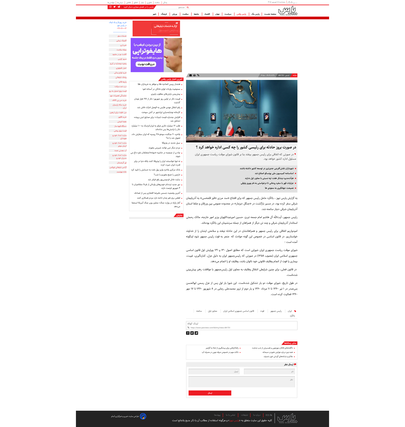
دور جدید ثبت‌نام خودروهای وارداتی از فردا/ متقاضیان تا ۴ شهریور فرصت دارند (156, 186)
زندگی (165, 2)
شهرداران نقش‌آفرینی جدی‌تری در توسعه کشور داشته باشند (267, 168)
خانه (295, 75)
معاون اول (212, 311)
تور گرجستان (122, 162)
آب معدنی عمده (121, 150)
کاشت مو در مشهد (119, 54)
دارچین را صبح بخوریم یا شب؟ (167, 174)
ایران (290, 311)
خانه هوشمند (122, 171)
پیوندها (217, 415)
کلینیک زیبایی (121, 40)
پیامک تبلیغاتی (121, 77)
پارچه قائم (123, 81)
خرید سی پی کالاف (119, 100)
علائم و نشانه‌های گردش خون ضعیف (278, 356)
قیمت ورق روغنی (120, 130)
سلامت (157, 2)
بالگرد (292, 316)
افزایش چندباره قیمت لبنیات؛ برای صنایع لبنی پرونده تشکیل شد (157, 119)
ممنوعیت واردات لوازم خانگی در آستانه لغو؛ (161, 89)
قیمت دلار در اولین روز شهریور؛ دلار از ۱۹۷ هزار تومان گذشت (157, 100)
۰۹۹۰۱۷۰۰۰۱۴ (122, 28)
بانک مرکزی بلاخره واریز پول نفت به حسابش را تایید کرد (155, 169)
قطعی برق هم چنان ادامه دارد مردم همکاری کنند (158, 198)
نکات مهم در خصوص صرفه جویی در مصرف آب (220, 352)
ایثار (142, 2)
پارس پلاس (242, 14)
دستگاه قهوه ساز (120, 126)
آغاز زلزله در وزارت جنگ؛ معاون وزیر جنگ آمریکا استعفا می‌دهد (156, 204)
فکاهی (128, 2)
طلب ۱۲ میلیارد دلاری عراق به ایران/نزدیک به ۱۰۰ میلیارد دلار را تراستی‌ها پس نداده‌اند (155, 127)
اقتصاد (207, 14)
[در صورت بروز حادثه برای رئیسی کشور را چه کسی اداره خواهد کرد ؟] (196, 333)
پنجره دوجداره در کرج (118, 63)
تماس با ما (231, 415)
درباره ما (257, 415)
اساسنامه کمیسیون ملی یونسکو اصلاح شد (274, 173)
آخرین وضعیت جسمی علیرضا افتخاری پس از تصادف (157, 193)
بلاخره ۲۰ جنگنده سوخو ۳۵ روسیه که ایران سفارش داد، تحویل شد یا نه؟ (155, 136)
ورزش (175, 14)
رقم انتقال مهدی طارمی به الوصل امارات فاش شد (158, 107)
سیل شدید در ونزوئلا (171, 143)
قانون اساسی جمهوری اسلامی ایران (238, 311)
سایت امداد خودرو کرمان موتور (119, 144)
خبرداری (123, 45)
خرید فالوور (122, 116)
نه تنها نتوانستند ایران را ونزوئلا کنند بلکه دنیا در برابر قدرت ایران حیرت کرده (157, 163)
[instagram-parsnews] (110, 7)
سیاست (228, 14)
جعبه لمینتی (122, 121)
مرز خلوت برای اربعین (118, 112)
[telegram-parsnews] (118, 7)
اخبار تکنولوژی (121, 68)
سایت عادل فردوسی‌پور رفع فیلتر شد (164, 179)
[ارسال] (190, 75)
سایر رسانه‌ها (290, 343)
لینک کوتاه (192, 324)
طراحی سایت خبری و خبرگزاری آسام (125, 416)
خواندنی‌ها (111, 2)
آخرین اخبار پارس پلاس (171, 79)
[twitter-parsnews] (114, 7)
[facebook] (188, 333)
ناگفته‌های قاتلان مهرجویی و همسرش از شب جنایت (272, 348)
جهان (217, 14)
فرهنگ (164, 14)
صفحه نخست (270, 14)
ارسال (210, 393)
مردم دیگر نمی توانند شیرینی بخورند (164, 148)
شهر (154, 14)
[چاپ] (194, 75)
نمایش (179, 215)
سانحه (199, 311)
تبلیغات (244, 415)
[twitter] (192, 333)
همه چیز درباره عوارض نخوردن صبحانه (278, 352)
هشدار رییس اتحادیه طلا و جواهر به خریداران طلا (159, 84)
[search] (188, 7)
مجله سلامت (122, 49)
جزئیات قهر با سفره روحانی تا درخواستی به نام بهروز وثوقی (267, 183)
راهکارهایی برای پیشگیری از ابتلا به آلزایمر (222, 348)
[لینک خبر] (198, 75)
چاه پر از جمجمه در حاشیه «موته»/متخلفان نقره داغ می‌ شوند (155, 154)
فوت (262, 311)
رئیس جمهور (276, 311)
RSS (268, 415)
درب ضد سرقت (121, 86)
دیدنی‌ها (120, 2)
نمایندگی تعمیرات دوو (118, 95)
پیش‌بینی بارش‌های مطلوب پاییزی (165, 94)
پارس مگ (255, 14)
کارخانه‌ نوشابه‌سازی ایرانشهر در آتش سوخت (161, 112)
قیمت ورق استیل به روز (118, 91)
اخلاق (136, 2)
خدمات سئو (122, 35)
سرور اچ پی (122, 58)
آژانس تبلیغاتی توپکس (118, 167)
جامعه (197, 14)
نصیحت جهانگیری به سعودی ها (279, 188)
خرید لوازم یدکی (120, 72)
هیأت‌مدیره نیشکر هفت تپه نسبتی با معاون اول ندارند (269, 178)
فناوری (149, 2)
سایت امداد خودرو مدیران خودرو (119, 157)
